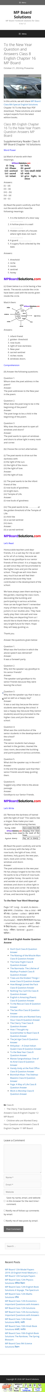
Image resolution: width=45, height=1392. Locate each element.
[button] (22, 1387)
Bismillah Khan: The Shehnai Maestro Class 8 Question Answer (24, 1078)
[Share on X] (3, 699)
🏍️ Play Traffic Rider (37, 1389)
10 (39, 1385)
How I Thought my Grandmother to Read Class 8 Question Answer (24, 1032)
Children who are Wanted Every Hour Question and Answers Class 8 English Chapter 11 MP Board (21, 1124)
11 (5, 1389)
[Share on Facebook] (3, 693)
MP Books (16, 1389)
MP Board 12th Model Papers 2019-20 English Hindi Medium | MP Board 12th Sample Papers (21, 1272)
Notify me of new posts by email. (22, 1220)
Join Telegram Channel (26, 1389)
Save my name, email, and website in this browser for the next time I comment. (23, 1201)
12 (10, 1389)
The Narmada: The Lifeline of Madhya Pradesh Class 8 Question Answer (24, 971)
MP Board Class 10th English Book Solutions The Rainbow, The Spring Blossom (22, 1336)
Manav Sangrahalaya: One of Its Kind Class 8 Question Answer (24, 1061)
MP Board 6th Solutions (18, 1385)
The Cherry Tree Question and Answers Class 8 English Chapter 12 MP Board (21, 1112)
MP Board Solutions (23, 14)
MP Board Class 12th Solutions (20, 1308)
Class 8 (10, 1104)
